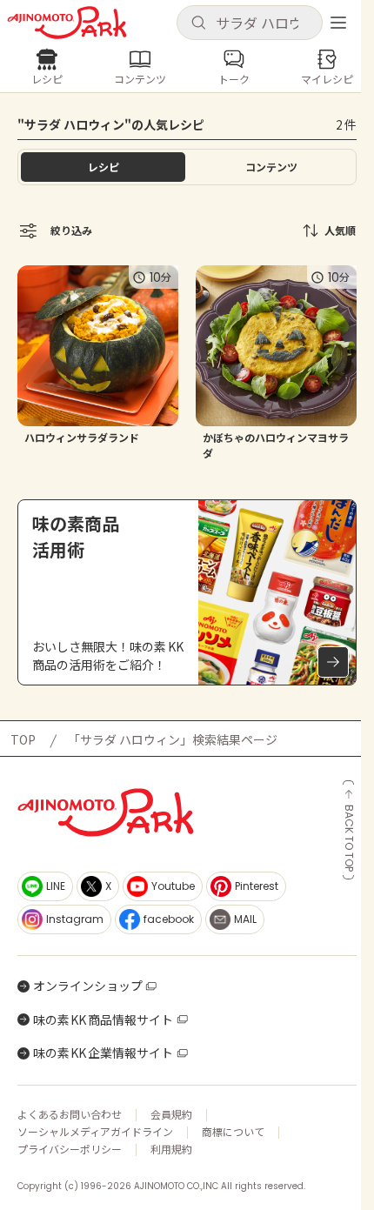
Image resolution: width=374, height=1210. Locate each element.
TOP (23, 739)
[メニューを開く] (338, 22)
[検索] (198, 23)
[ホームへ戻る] (67, 22)
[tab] (271, 167)
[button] (250, 22)
